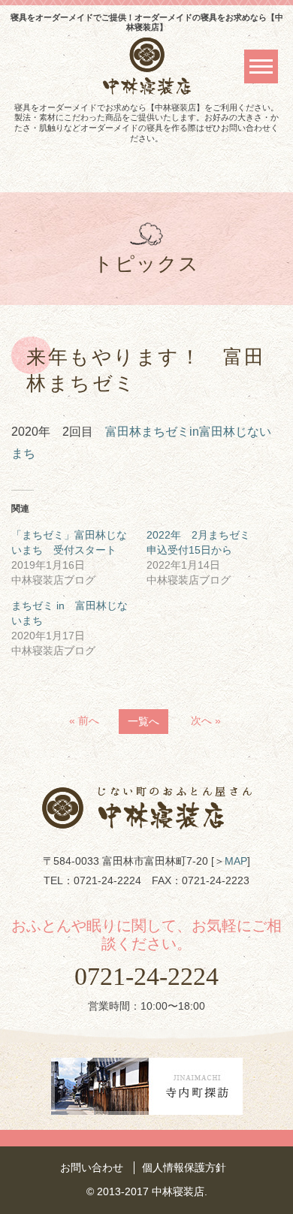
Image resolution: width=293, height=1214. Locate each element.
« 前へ (84, 720)
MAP (236, 861)
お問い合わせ (91, 1167)
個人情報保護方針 (184, 1167)
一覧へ (143, 721)
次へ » (206, 720)
